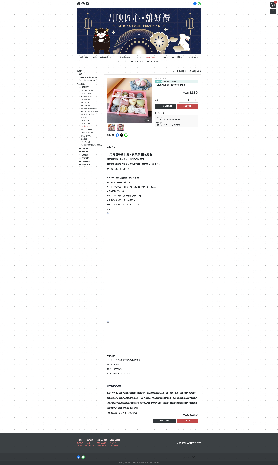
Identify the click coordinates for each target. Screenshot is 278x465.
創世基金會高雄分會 (87, 133)
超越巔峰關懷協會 (86, 127)
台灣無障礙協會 (85, 142)
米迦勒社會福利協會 (87, 136)
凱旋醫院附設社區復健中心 (89, 108)
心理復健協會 (85, 121)
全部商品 (89, 440)
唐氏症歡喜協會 (85, 105)
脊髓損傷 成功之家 (86, 130)
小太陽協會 (84, 139)
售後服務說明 (101, 445)
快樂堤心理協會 (85, 124)
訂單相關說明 (89, 445)
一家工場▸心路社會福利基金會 (89, 111)
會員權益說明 (114, 440)
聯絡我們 (80, 443)
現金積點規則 (114, 443)
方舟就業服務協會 (86, 99)
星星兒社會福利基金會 (87, 114)
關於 (80, 440)
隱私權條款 (114, 445)
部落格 (80, 445)
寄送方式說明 (101, 443)
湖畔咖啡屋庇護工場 (87, 90)
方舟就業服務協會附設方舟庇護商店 (91, 145)
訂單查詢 (90, 443)
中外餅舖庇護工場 (86, 96)
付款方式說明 (102, 440)
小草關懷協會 (85, 102)
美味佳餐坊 (84, 117)
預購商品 (159, 81)
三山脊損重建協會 (86, 93)
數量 (156, 100)
